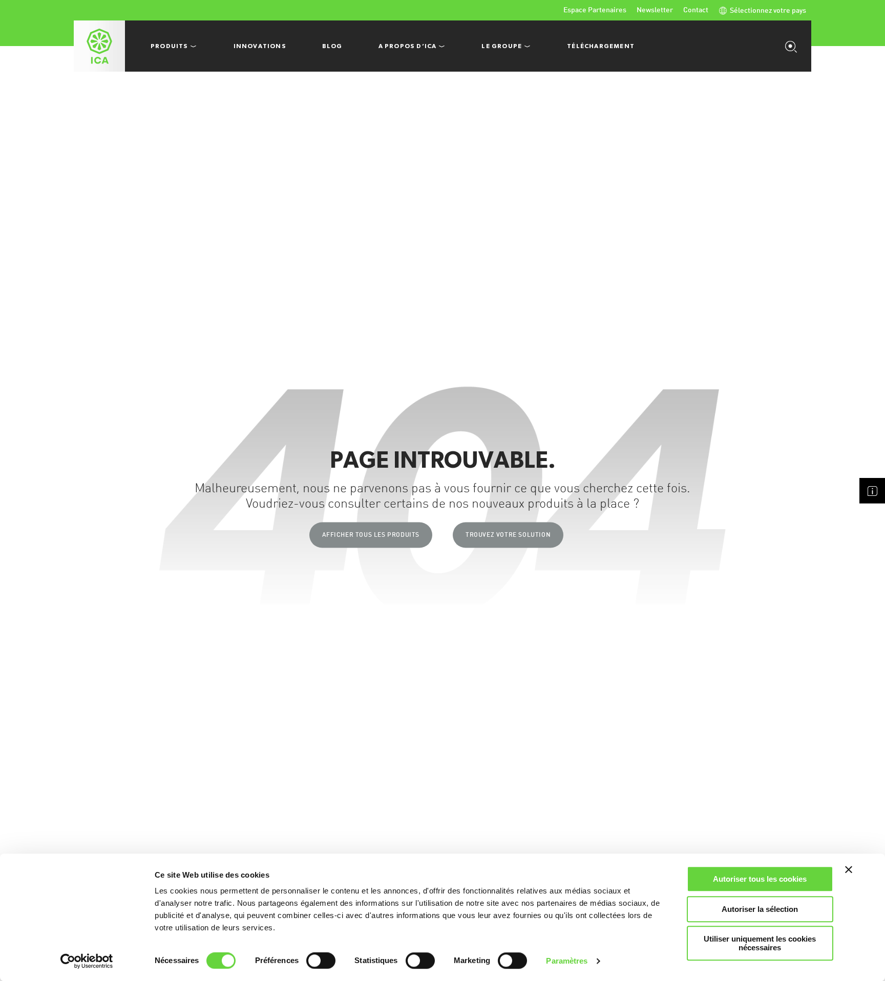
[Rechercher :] (793, 46)
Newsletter (655, 10)
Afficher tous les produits (370, 535)
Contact (695, 10)
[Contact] (872, 491)
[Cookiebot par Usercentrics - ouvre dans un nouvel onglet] (87, 961)
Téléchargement (601, 46)
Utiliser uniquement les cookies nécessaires (760, 943)
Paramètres (566, 960)
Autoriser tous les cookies (760, 879)
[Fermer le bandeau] (848, 869)
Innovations (260, 46)
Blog (332, 46)
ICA (99, 46)
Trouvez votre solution (508, 535)
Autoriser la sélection (760, 909)
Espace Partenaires (594, 10)
